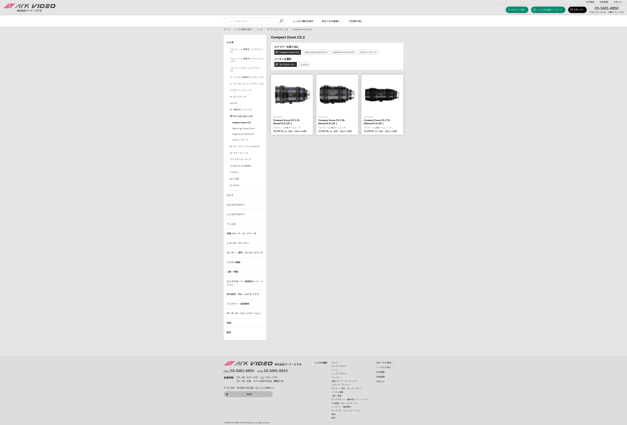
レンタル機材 (321, 362)
